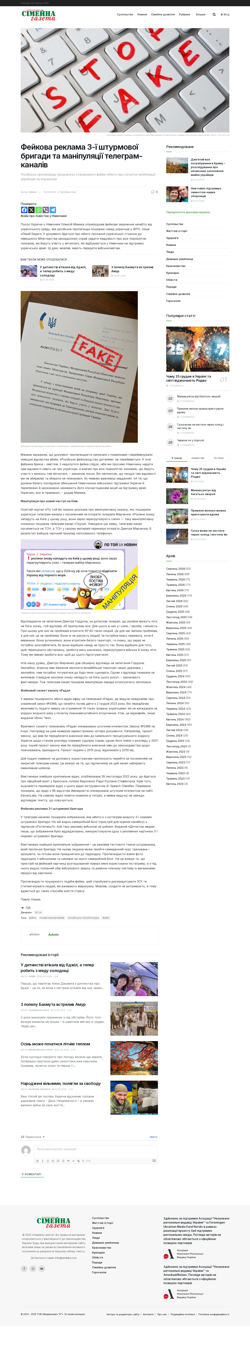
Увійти (153, 1136)
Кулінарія (172, 272)
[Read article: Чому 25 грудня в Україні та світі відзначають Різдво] (197, 349)
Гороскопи (173, 300)
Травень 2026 (175, 584)
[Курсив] (42, 1161)
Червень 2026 (175, 579)
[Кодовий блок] (73, 1161)
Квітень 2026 (175, 590)
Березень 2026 (176, 595)
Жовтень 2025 (175, 622)
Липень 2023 (175, 767)
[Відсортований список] (58, 1161)
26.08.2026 (48, 279)
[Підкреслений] (47, 1161)
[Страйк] (52, 1161)
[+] (88, 1160)
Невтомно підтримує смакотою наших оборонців (206, 192)
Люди (170, 251)
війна (32, 918)
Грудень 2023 (175, 740)
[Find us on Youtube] (41, 1268)
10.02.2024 (50, 191)
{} (83, 1160)
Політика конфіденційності (214, 1314)
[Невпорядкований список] (63, 1161)
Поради (171, 286)
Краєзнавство (175, 265)
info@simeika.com (66, 1257)
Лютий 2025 (174, 665)
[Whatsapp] (38, 210)
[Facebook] (24, 210)
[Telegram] (53, 210)
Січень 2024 (174, 735)
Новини (142, 14)
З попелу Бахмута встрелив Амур (53, 1004)
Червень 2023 (175, 773)
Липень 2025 (174, 638)
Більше (201, 14)
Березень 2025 (176, 660)
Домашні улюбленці (179, 259)
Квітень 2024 (175, 719)
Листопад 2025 (176, 617)
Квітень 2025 (174, 654)
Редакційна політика (183, 1314)
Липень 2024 (175, 703)
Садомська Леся (39, 1010)
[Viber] (45, 210)
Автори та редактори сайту (123, 1314)
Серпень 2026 (175, 568)
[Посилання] (78, 1161)
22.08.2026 (60, 1089)
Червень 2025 (175, 644)
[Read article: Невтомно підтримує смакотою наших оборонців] (177, 194)
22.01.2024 (198, 179)
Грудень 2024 (175, 676)
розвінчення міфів (52, 918)
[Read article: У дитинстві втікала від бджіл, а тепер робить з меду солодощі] (29, 271)
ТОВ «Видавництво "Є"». (50, 1314)
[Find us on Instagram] (32, 1268)
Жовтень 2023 (175, 751)
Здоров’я (172, 237)
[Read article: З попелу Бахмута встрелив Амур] (100, 271)
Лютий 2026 (174, 601)
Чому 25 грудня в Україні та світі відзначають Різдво (188, 378)
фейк (105, 918)
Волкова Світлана (39, 1089)
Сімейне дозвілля (163, 14)
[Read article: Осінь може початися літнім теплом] (134, 1058)
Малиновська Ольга (41, 1049)
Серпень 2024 (175, 697)
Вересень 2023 (176, 756)
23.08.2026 (63, 1049)
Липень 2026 (175, 574)
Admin (33, 191)
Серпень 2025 (175, 633)
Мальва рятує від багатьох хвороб (199, 396)
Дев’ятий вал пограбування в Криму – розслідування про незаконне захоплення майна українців (208, 167)
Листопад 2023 (176, 746)
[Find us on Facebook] (24, 1268)
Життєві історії (176, 231)
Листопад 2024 (176, 681)
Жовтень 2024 (176, 687)
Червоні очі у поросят (190, 440)
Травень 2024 (175, 713)
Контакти (148, 1314)
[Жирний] (37, 1161)
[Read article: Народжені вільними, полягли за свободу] (134, 1098)
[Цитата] (68, 1161)
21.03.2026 (198, 201)
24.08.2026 (119, 275)
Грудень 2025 (175, 611)
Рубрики (184, 14)
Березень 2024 (176, 724)
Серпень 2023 (175, 762)
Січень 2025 (174, 670)
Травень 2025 (175, 649)
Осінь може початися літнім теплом (55, 1043)
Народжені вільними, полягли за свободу (61, 1083)
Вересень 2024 (176, 692)
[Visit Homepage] (39, 14)
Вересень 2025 (176, 628)
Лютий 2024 (174, 730)
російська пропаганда (83, 918)
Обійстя (171, 279)
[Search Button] (214, 14)
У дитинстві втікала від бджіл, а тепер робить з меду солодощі (63, 271)
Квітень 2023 (175, 783)
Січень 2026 (174, 606)
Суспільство (125, 14)
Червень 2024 (175, 708)
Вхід (226, 14)
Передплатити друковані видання (188, 212)
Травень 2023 (175, 778)
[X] (31, 210)
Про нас (162, 1314)
